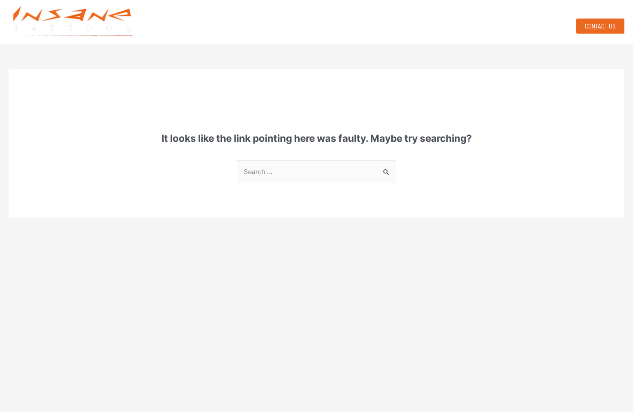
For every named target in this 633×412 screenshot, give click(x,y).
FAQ (549, 25)
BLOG (392, 25)
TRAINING (279, 25)
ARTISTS (442, 25)
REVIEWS (500, 25)
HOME (225, 25)
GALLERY (340, 25)
